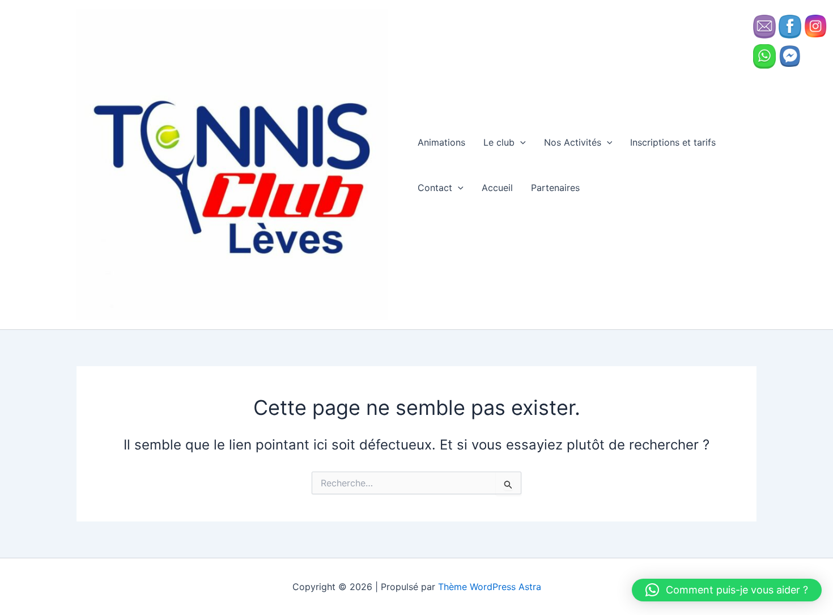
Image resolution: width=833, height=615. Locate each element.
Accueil (497, 187)
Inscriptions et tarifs (673, 142)
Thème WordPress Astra (489, 586)
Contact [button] (435, 187)
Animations (441, 142)
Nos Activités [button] (572, 142)
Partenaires (555, 187)
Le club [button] (499, 142)
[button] (520, 142)
